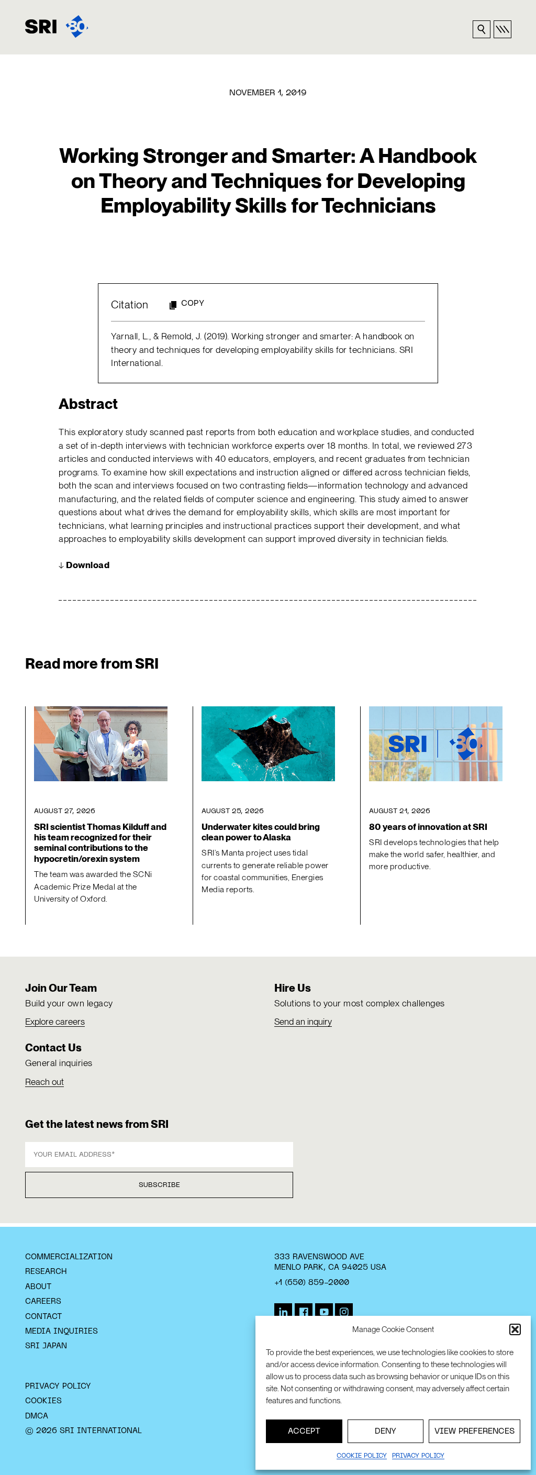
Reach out (44, 1082)
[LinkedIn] (283, 1312)
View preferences (474, 1431)
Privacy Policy (58, 1386)
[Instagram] (344, 1312)
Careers (43, 1301)
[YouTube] (324, 1312)
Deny (385, 1431)
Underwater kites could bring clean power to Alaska (261, 832)
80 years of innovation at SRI (428, 827)
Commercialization (69, 1257)
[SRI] (56, 26)
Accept (304, 1431)
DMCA (36, 1416)
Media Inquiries (61, 1331)
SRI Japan (46, 1346)
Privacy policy (418, 1456)
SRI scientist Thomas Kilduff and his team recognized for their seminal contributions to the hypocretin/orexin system (100, 843)
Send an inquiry (303, 1021)
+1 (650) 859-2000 (311, 1283)
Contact (43, 1317)
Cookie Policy (362, 1456)
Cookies (43, 1401)
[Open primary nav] (502, 29)
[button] (515, 1329)
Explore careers (55, 1021)
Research (45, 1272)
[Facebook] (303, 1312)
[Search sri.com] (481, 29)
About (38, 1287)
